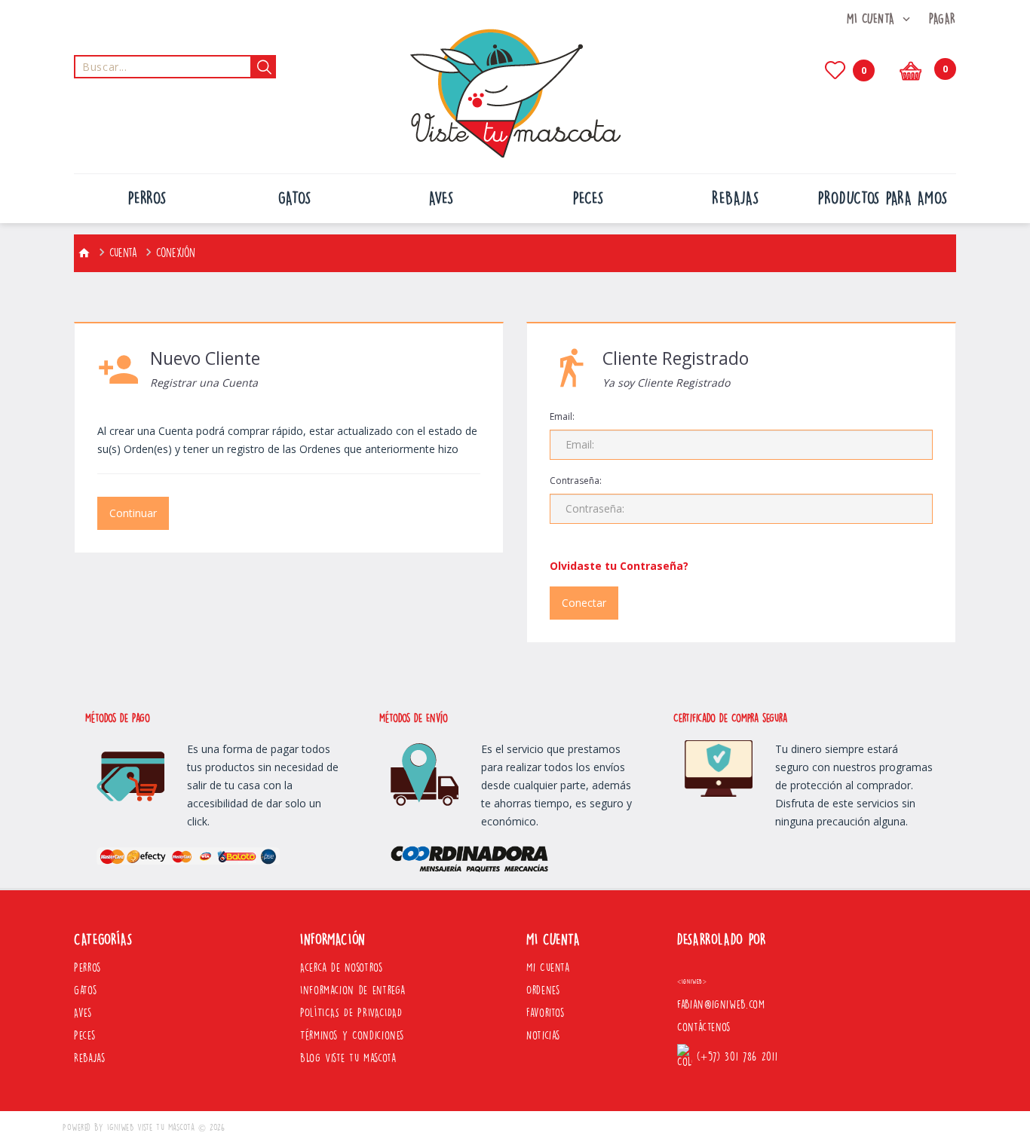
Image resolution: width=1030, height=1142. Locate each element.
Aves (83, 1013)
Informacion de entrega (353, 990)
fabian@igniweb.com (721, 1005)
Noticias (543, 1036)
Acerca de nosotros (341, 968)
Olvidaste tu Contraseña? (619, 566)
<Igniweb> (692, 982)
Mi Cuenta (548, 968)
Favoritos (545, 1013)
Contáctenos (704, 1027)
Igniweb (120, 1128)
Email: (562, 416)
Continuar (133, 513)
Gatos (85, 990)
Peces (84, 1036)
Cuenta (123, 253)
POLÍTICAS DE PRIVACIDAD (351, 1013)
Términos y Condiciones (352, 1036)
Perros (87, 968)
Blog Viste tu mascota (348, 1058)
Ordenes (542, 990)
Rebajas (89, 1058)
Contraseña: (576, 480)
